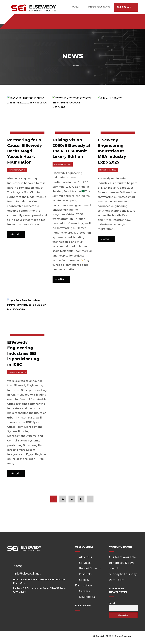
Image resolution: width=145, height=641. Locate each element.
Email (112, 603)
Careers (84, 591)
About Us (85, 557)
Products (85, 574)
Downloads (87, 596)
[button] (17, 19)
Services (84, 562)
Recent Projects (90, 568)
